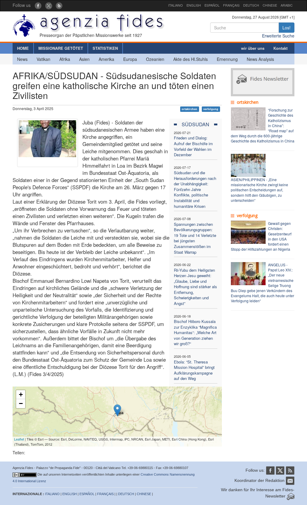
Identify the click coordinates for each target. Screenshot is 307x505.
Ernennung (227, 59)
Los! (286, 28)
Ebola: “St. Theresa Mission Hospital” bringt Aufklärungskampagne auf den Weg (194, 370)
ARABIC (287, 5)
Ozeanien (155, 59)
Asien (84, 59)
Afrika (64, 59)
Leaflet (19, 439)
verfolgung (210, 109)
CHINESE (270, 5)
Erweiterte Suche (278, 36)
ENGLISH (193, 5)
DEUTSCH (251, 5)
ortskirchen (189, 109)
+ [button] (21, 394)
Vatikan (43, 59)
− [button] (21, 403)
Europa (130, 59)
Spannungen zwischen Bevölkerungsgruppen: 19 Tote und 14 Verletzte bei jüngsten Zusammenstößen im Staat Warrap (195, 238)
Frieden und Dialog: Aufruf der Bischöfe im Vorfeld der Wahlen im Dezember (193, 146)
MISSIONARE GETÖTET (60, 48)
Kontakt (280, 48)
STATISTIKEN (105, 48)
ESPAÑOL (211, 5)
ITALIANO (175, 5)
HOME (23, 48)
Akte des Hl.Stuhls (190, 59)
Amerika (106, 59)
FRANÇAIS (231, 5)
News (22, 59)
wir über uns (252, 48)
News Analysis (260, 59)
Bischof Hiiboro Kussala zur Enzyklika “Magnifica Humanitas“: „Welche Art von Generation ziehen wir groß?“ (195, 332)
